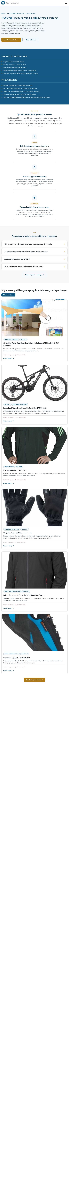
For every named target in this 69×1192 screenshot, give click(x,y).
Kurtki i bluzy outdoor (12, 591)
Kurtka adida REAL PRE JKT (15, 470)
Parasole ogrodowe (11, 339)
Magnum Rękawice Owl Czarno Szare (17, 532)
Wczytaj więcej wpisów (33, 680)
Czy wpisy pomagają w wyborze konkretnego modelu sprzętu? (26, 251)
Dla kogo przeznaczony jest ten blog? (17, 259)
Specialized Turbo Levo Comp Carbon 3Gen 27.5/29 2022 (24, 408)
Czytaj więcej (7, 358)
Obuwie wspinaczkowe (11, 654)
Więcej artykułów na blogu (33, 275)
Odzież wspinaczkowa (11, 529)
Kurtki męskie (9, 466)
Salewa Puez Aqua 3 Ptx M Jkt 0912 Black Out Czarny (23, 595)
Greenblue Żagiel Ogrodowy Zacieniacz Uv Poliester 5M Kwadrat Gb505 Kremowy (31, 344)
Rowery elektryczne (20, 404)
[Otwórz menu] (66, 3)
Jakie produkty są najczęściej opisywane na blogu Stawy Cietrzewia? (28, 244)
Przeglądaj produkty (10, 40)
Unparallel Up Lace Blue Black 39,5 (16, 657)
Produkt (24, 339)
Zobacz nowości (7, 295)
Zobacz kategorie (30, 40)
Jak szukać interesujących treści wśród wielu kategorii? (23, 267)
